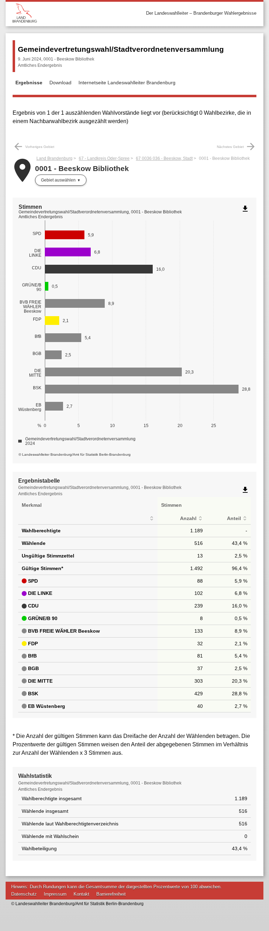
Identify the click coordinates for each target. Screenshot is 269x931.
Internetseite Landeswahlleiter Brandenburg (126, 82)
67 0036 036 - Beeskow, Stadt (164, 158)
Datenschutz (24, 894)
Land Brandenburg (54, 158)
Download (60, 82)
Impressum (55, 894)
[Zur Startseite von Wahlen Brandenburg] (73, 13)
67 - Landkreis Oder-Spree (104, 158)
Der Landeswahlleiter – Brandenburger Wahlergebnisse (201, 13)
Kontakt (81, 894)
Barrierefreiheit (111, 894)
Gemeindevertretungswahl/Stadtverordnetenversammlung (121, 49)
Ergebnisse (28, 82)
